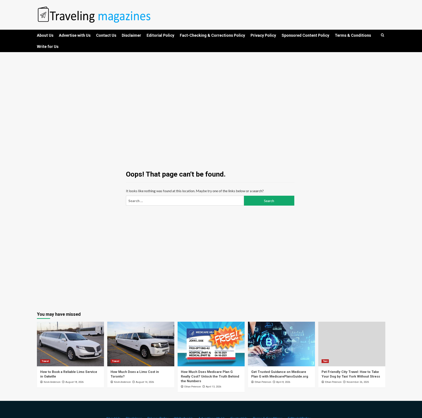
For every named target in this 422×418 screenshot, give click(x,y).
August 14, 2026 (145, 382)
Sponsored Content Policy (305, 35)
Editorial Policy (160, 35)
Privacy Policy (263, 35)
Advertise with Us (75, 35)
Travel (45, 361)
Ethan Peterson (192, 386)
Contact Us (106, 35)
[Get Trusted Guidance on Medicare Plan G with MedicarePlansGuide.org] (281, 344)
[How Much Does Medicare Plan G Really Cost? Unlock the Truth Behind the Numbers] (211, 344)
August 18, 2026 (74, 382)
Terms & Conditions (353, 35)
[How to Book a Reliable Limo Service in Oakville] (70, 344)
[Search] (382, 35)
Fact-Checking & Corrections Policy (212, 35)
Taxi (325, 361)
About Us (45, 35)
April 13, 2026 (213, 386)
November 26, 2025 (358, 382)
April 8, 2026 (283, 382)
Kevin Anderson (52, 382)
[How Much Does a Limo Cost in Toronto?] (140, 344)
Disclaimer (131, 35)
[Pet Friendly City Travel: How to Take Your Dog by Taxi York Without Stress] (351, 344)
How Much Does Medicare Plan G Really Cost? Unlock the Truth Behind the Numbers (210, 376)
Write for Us (47, 46)
